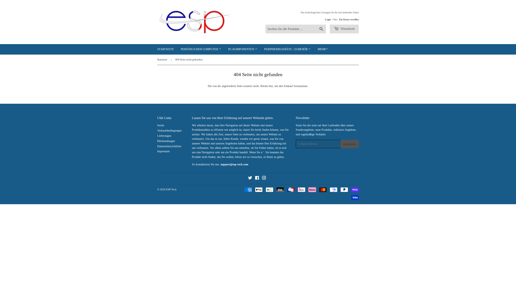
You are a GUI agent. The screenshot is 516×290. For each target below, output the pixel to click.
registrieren (349, 144)
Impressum (163, 151)
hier (271, 86)
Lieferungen (164, 135)
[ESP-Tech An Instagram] (264, 178)
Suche (160, 125)
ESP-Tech (171, 189)
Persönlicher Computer (200, 49)
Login (328, 19)
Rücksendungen (166, 141)
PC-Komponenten (241, 49)
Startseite (165, 49)
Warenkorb (347, 28)
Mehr (322, 49)
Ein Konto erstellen (349, 19)
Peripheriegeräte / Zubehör (286, 49)
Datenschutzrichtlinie (169, 146)
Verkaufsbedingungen (169, 130)
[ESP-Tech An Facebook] (257, 178)
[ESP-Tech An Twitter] (250, 178)
